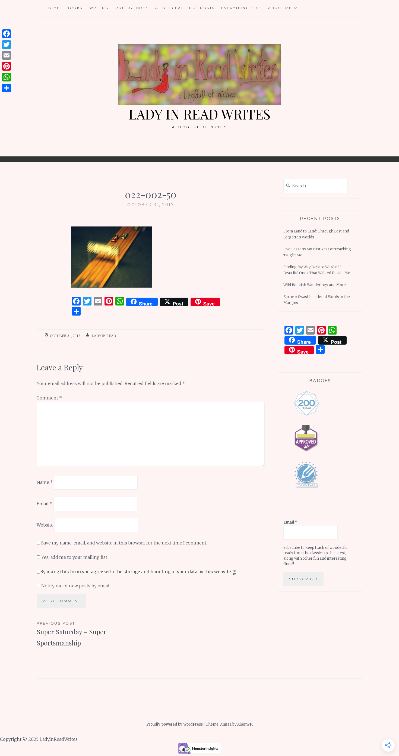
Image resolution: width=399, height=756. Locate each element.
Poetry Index (131, 8)
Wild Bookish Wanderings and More (314, 285)
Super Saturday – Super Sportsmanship (72, 634)
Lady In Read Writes (199, 114)
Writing (99, 8)
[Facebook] (6, 33)
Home (53, 8)
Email (44, 503)
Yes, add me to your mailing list (73, 557)
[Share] (6, 88)
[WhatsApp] (6, 77)
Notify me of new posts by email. (75, 585)
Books (74, 8)
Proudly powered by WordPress (174, 724)
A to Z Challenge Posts (185, 8)
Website (45, 525)
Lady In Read (104, 336)
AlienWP (244, 724)
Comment (49, 398)
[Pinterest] (6, 66)
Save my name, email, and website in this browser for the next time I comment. (124, 543)
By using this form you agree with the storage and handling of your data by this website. (138, 571)
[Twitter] (6, 44)
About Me (280, 8)
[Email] (6, 55)
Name (45, 482)
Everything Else (241, 8)
